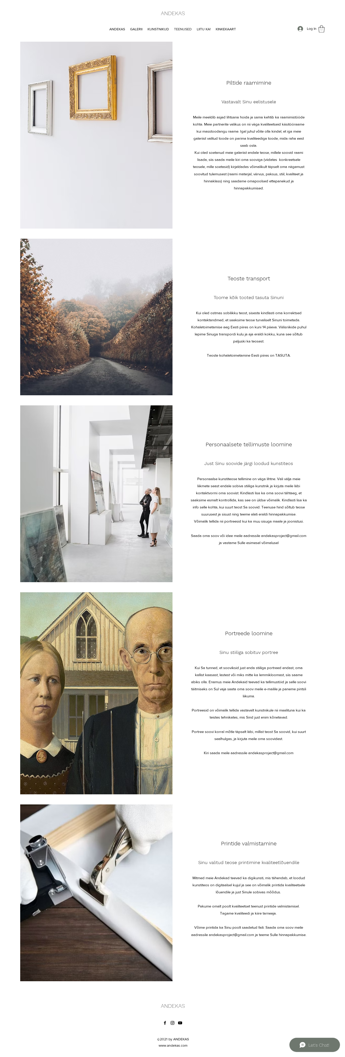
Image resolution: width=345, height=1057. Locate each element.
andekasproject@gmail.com (283, 535)
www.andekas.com (173, 1045)
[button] (321, 29)
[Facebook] (164, 1022)
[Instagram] (172, 1022)
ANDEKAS (173, 13)
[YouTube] (180, 1022)
